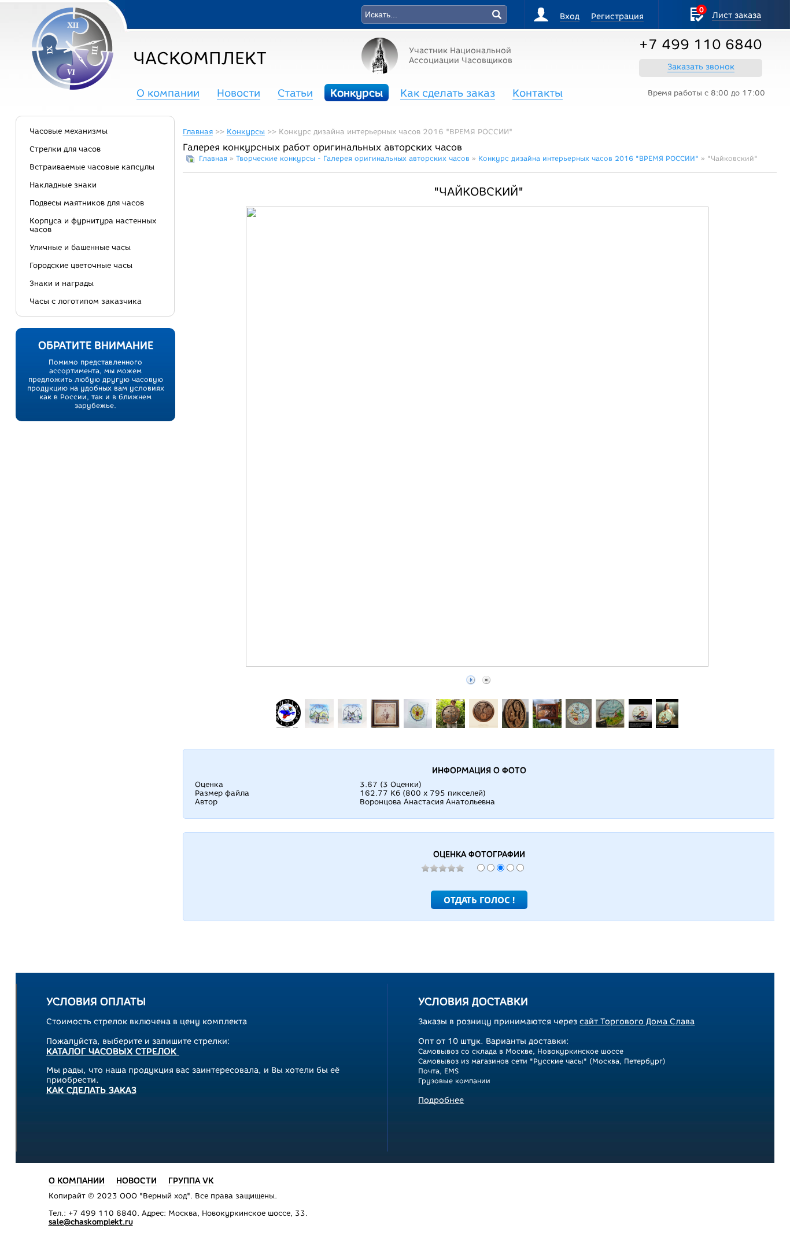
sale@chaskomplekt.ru (91, 1221)
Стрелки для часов (65, 149)
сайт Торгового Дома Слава (637, 1022)
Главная (198, 131)
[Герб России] (418, 725)
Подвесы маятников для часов (86, 202)
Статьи (295, 93)
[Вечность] (515, 725)
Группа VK (190, 1181)
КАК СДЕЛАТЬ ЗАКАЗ (91, 1090)
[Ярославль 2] (352, 725)
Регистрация (617, 16)
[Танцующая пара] (385, 725)
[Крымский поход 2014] (287, 725)
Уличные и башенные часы (80, 247)
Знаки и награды (61, 283)
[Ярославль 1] (319, 725)
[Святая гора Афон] (483, 725)
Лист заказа (736, 15)
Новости (238, 93)
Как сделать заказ (447, 93)
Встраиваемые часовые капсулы (91, 167)
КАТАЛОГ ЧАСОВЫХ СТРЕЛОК (112, 1051)
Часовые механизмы (68, 131)
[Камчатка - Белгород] (578, 725)
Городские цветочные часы (80, 265)
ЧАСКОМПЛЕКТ (200, 58)
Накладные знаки (63, 185)
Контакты (537, 93)
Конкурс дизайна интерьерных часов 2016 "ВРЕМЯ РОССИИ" (588, 158)
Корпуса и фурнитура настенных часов (92, 225)
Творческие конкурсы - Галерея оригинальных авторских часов (353, 158)
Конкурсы (356, 93)
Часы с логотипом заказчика (85, 301)
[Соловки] (450, 725)
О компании (168, 93)
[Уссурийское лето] (547, 725)
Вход (569, 16)
